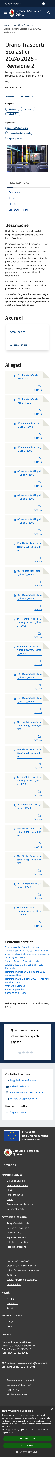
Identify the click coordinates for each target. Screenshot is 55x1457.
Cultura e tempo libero (18, 1228)
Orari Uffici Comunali (15, 986)
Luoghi (10, 1321)
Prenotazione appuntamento (21, 1380)
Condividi (10, 96)
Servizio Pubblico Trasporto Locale (22, 961)
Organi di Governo (16, 1180)
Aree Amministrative (17, 1185)
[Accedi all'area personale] (43, 3)
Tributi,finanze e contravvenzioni (23, 1270)
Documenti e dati (15, 1209)
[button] (27, 1452)
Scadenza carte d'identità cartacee (22, 947)
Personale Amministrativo (20, 1204)
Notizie (10, 1298)
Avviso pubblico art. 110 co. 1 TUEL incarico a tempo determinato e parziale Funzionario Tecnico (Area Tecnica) (27, 954)
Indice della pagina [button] (19, 182)
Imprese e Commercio (17, 1237)
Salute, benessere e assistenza (22, 1279)
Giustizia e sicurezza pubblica (21, 1265)
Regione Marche (12, 3)
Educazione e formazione (19, 1261)
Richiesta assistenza (17, 1394)
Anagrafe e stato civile (18, 1223)
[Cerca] (49, 13)
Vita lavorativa (14, 1232)
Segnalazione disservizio (19, 1385)
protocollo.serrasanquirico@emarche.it (27, 1363)
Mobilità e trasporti (16, 1246)
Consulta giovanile (14, 989)
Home (6, 25)
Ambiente (11, 1275)
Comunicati (12, 1303)
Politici (10, 1199)
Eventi (10, 1326)
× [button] (52, 1409)
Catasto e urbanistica (17, 1242)
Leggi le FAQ (13, 1389)
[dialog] (27, 1431)
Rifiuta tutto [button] (27, 1445)
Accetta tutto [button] (27, 1438)
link (12, 1432)
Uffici (9, 1190)
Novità (17, 25)
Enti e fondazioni (15, 1195)
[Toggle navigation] (6, 12)
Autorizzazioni (14, 1284)
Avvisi (27, 25)
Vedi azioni (25, 96)
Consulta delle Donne (15, 993)
